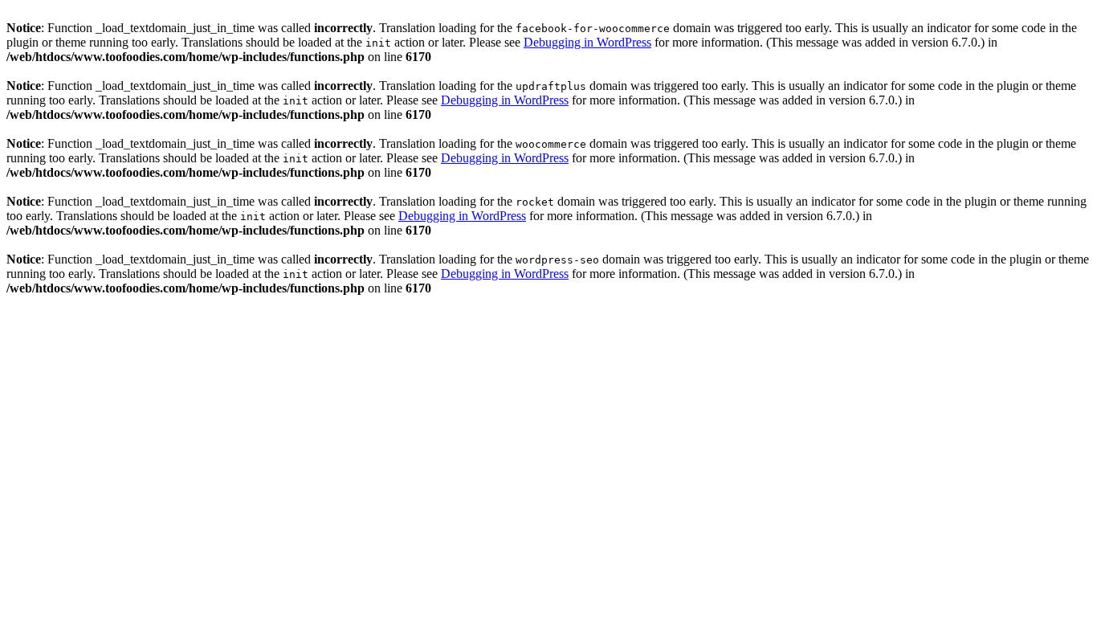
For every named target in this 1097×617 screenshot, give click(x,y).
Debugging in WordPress (587, 42)
